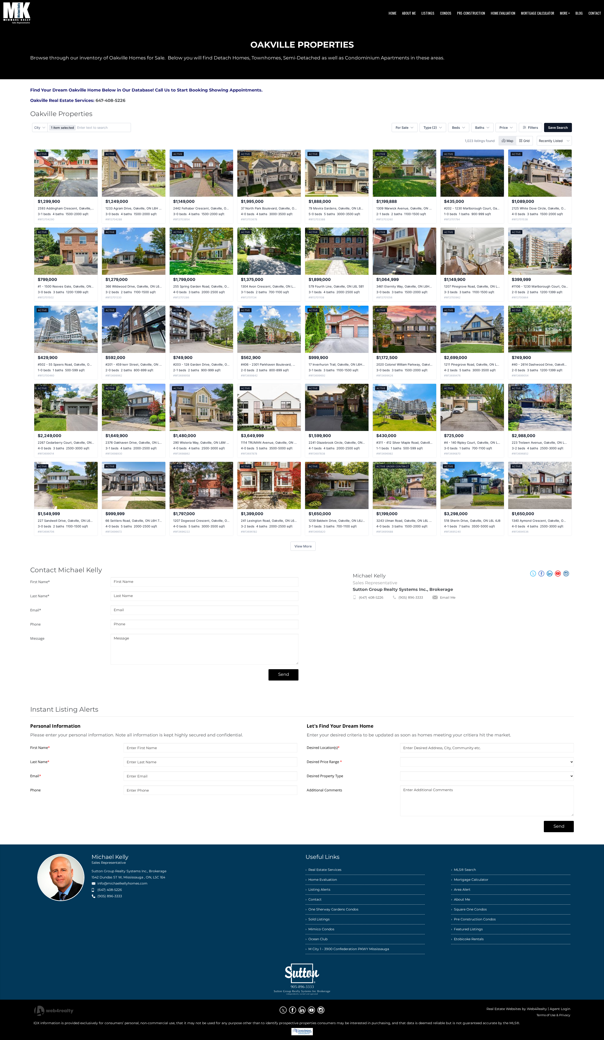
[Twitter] (283, 1010)
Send (283, 674)
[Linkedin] (302, 1010)
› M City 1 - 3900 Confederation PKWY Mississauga (347, 949)
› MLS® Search (463, 870)
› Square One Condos (469, 909)
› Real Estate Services (323, 870)
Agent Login (560, 1009)
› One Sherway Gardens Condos (332, 909)
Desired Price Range (324, 761)
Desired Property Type (325, 775)
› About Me (460, 899)
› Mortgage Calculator (469, 879)
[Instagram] (320, 1010)
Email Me (447, 597)
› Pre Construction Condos (473, 919)
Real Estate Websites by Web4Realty (517, 1009)
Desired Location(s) (323, 747)
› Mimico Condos (320, 929)
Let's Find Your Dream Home (340, 726)
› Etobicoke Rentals (467, 939)
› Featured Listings (467, 929)
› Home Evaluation (321, 879)
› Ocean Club (316, 939)
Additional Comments (324, 790)
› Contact (314, 899)
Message (37, 638)
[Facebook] (292, 1010)
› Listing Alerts (318, 889)
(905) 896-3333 (410, 597)
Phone (35, 624)
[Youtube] (311, 1010)
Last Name (39, 595)
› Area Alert (460, 889)
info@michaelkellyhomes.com (122, 883)
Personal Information (55, 726)
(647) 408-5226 (371, 597)
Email (35, 610)
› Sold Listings (318, 919)
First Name (40, 581)
